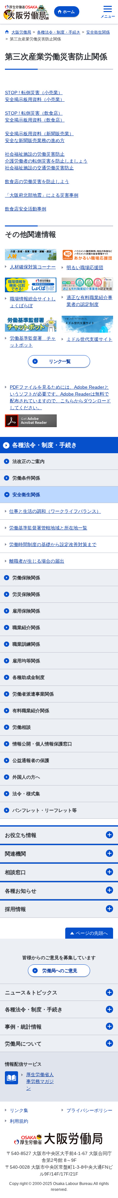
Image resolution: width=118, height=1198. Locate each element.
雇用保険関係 (26, 610)
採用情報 (15, 909)
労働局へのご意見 (59, 970)
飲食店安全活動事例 (25, 208)
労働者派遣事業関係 (33, 694)
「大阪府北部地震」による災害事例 (41, 195)
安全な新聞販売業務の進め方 (35, 140)
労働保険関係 (26, 577)
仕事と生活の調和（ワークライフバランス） (55, 511)
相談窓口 (15, 872)
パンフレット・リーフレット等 (44, 810)
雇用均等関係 (26, 660)
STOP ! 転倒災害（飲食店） (34, 113)
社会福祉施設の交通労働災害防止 (39, 167)
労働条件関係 (26, 478)
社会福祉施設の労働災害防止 (35, 154)
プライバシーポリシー (89, 1110)
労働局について (23, 1043)
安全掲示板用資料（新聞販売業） (39, 133)
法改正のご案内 (28, 461)
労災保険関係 (26, 594)
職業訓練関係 (26, 644)
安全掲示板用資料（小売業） (35, 99)
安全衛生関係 (26, 494)
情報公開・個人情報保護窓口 (42, 743)
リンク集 (19, 1110)
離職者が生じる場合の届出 (36, 561)
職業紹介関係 (26, 627)
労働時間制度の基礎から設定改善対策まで (52, 544)
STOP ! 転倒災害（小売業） (34, 92)
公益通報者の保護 (30, 760)
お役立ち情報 (20, 835)
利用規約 (19, 1121)
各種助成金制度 (28, 677)
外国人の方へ (26, 777)
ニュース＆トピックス (31, 992)
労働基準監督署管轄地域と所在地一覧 (48, 527)
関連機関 (15, 854)
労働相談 (21, 727)
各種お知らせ (20, 891)
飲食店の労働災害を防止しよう (37, 181)
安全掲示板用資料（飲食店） (35, 120)
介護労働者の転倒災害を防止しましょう (46, 161)
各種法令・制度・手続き (34, 1009)
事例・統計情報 (23, 1027)
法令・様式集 (26, 793)
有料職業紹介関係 (30, 710)
